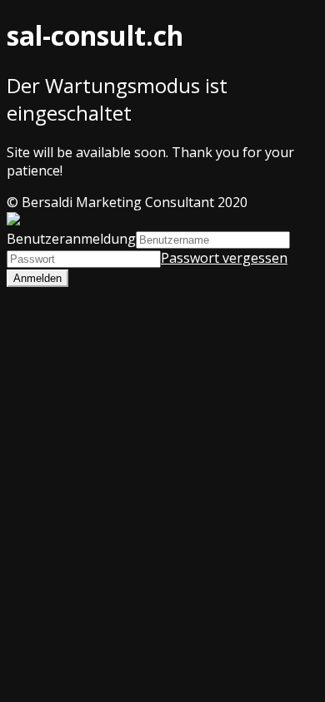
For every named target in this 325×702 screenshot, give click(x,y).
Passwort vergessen (224, 258)
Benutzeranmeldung (71, 239)
